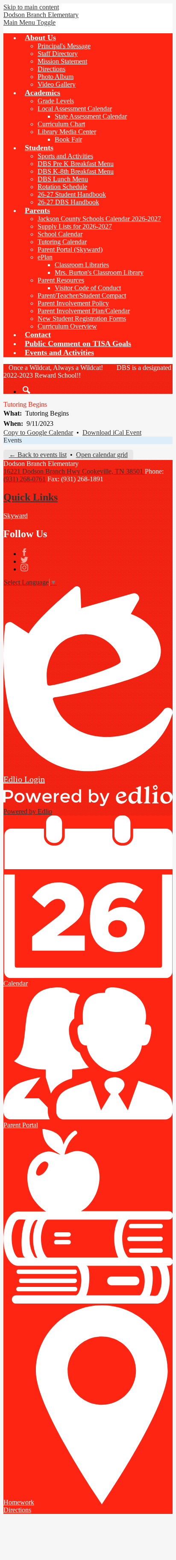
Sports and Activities (65, 156)
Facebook (24, 552)
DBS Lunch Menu (63, 179)
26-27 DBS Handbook (68, 202)
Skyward (15, 515)
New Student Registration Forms (82, 318)
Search (26, 390)
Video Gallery (57, 84)
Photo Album (55, 76)
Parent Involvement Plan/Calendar (84, 310)
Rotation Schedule (62, 186)
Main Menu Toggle (29, 22)
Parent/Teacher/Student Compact (82, 295)
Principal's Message (64, 45)
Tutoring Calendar (62, 241)
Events (12, 440)
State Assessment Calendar (91, 116)
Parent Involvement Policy (73, 303)
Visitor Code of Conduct (88, 287)
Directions (51, 69)
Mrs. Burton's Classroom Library (99, 272)
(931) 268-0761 (24, 479)
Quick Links (30, 497)
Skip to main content (31, 7)
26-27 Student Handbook (72, 194)
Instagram (24, 567)
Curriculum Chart (61, 124)
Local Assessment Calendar (75, 108)
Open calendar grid (102, 454)
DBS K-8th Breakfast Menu (76, 171)
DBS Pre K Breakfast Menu (76, 163)
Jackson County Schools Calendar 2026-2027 (99, 218)
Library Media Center (67, 131)
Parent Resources (61, 280)
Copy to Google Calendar (38, 432)
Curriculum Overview (67, 326)
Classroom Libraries (82, 264)
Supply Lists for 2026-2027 (75, 226)
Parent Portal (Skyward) (70, 249)
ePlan (45, 257)
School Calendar (60, 234)
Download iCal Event (111, 432)
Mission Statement (62, 61)
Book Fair (68, 139)
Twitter (24, 560)
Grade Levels (56, 101)
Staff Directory (58, 53)
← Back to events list (38, 454)
